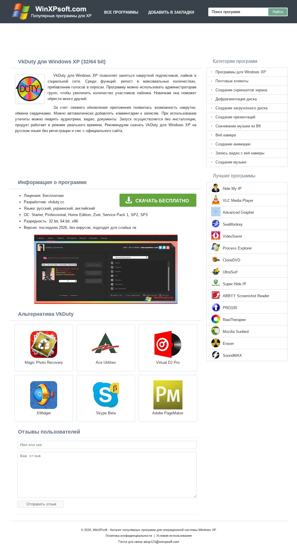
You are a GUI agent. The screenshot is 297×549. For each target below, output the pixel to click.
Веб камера (225, 135)
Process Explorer (237, 248)
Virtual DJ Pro (168, 362)
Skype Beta (106, 413)
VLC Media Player (238, 200)
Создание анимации (232, 144)
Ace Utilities (106, 362)
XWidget (44, 413)
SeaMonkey (233, 224)
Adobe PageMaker (167, 413)
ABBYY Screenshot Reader (246, 296)
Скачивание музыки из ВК (238, 126)
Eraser (228, 343)
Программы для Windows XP (240, 72)
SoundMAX (232, 355)
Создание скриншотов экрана (241, 90)
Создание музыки (230, 162)
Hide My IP (232, 188)
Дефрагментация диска (236, 99)
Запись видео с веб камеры (239, 153)
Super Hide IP (234, 284)
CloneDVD (231, 260)
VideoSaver (232, 236)
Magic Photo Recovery (44, 362)
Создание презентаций (235, 117)
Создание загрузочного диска (241, 108)
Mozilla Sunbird (236, 331)
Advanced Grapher (238, 212)
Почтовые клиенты (231, 81)
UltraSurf (230, 272)
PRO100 (230, 308)
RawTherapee (234, 320)
